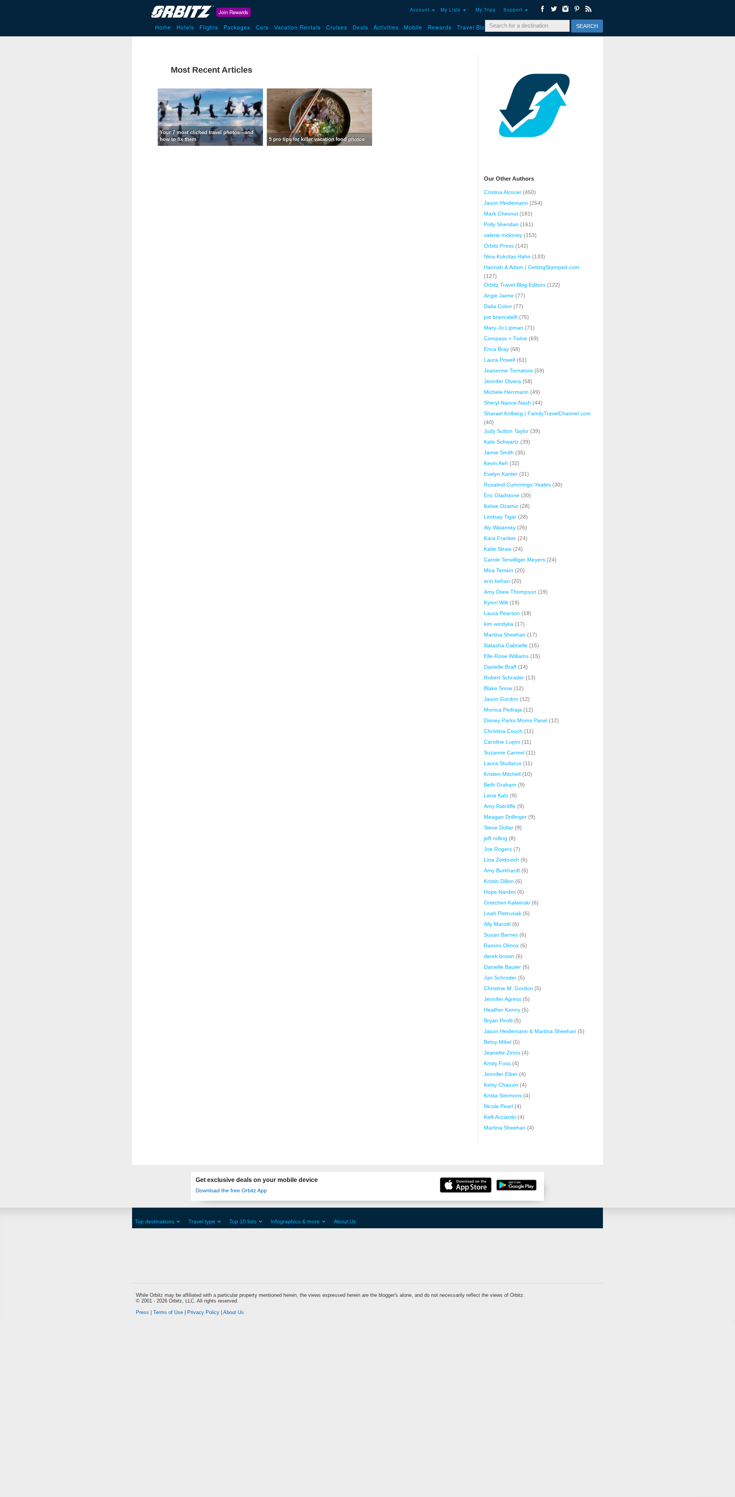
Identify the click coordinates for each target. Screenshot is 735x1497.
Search (587, 26)
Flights (208, 27)
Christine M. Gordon (508, 988)
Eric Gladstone (501, 495)
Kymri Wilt (496, 602)
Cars (262, 27)
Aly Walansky (500, 527)
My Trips (485, 9)
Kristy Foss (497, 1063)
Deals (360, 27)
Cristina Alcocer (502, 192)
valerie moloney (503, 235)
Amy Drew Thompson (510, 592)
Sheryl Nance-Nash (507, 403)
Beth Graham (500, 785)
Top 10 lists (242, 1221)
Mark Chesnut (501, 214)
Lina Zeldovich (501, 860)
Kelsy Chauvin (501, 1085)
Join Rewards (233, 12)
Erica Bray (496, 349)
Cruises (336, 27)
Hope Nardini (500, 892)
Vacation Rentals (297, 27)
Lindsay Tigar (500, 517)
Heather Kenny (502, 1010)
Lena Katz (496, 795)
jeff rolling (495, 838)
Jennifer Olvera (502, 381)
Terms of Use (168, 1312)
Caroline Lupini (502, 742)
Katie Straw (497, 549)
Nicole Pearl (498, 1106)
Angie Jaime (499, 295)
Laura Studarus (502, 763)
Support (513, 9)
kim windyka (498, 624)
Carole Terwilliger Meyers (514, 560)
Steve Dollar (498, 827)
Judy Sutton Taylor (506, 431)
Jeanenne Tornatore (508, 370)
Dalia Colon (498, 306)
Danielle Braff (500, 667)
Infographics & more (295, 1221)
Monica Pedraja (503, 710)
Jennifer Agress (502, 999)
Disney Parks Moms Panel (515, 720)
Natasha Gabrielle (506, 645)
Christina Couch (503, 731)
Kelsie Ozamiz (501, 506)
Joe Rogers (498, 849)
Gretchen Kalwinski (507, 903)
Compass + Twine (505, 338)
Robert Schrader (504, 677)
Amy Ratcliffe (500, 806)
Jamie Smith (499, 452)
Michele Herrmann (506, 392)
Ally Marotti (497, 924)
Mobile (413, 27)
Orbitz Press (499, 246)
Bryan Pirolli (498, 1020)
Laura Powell (499, 360)
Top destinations (154, 1221)
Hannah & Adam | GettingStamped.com (531, 267)
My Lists (451, 9)
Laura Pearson (502, 613)
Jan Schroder (500, 978)
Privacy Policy (203, 1312)
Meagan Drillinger (505, 817)
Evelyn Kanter (501, 474)
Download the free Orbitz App (231, 1190)
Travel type (201, 1221)
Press (142, 1312)
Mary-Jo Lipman (503, 328)
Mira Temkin (498, 570)
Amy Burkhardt (502, 870)
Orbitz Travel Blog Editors (515, 285)
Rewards (440, 27)
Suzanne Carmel (504, 752)
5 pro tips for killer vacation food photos (316, 139)
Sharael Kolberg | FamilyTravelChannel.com (537, 413)
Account (420, 9)
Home (163, 27)
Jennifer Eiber (501, 1074)
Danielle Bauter (502, 967)
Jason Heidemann (506, 203)
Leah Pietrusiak (502, 913)
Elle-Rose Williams (506, 656)
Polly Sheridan (501, 224)
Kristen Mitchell (502, 774)
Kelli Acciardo (500, 1117)
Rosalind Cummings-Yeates (517, 485)
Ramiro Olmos (501, 945)
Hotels (185, 27)
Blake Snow (498, 688)
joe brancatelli (501, 317)
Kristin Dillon (499, 881)
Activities (386, 27)
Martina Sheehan (505, 635)
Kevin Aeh (496, 463)
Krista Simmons (503, 1095)
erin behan (497, 581)
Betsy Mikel (497, 1042)
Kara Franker (500, 538)
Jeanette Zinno (502, 1053)
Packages (237, 27)
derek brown (499, 956)
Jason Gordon (501, 699)
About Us (345, 1221)
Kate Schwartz (501, 442)
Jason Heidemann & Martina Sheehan (530, 1031)
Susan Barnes (501, 935)
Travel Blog (472, 27)
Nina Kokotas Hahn (507, 256)
